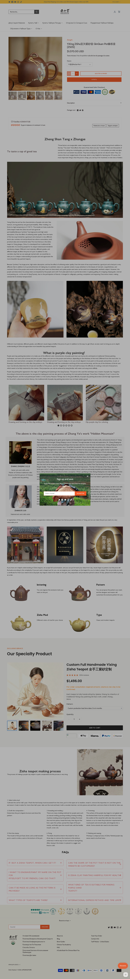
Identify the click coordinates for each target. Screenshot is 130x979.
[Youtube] (65, 500)
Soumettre (80, 493)
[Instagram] (68, 500)
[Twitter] (59, 500)
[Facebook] (62, 500)
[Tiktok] (71, 500)
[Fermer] (87, 476)
